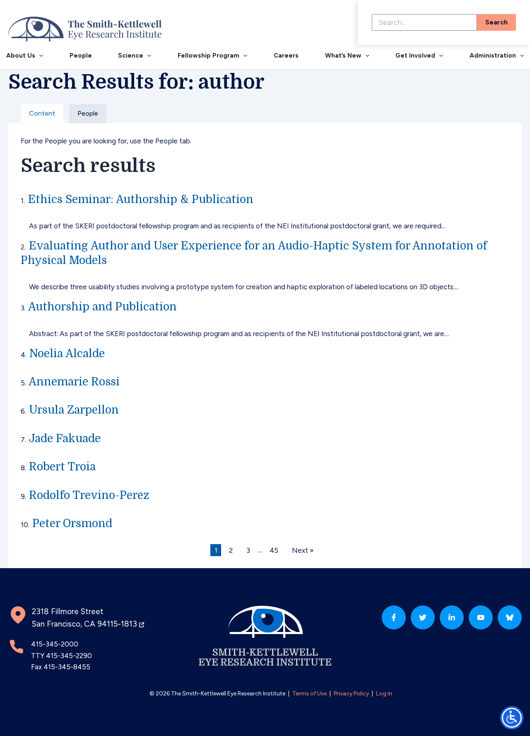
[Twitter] (423, 617)
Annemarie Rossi (74, 381)
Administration (493, 55)
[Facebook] (394, 617)
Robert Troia (62, 466)
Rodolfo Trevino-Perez (89, 495)
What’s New (343, 55)
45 (274, 550)
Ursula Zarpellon (74, 410)
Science (130, 55)
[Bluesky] (510, 617)
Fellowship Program (208, 55)
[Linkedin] (452, 617)
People (81, 55)
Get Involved (415, 55)
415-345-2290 (69, 655)
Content (42, 113)
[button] (39, 55)
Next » (302, 550)
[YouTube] (481, 617)
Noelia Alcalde (67, 353)
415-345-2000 (54, 644)
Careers (286, 55)
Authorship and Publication (102, 306)
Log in (384, 693)
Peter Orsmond (72, 523)
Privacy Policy (351, 693)
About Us (20, 55)
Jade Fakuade (65, 438)
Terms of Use (309, 693)
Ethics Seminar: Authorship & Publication (140, 199)
